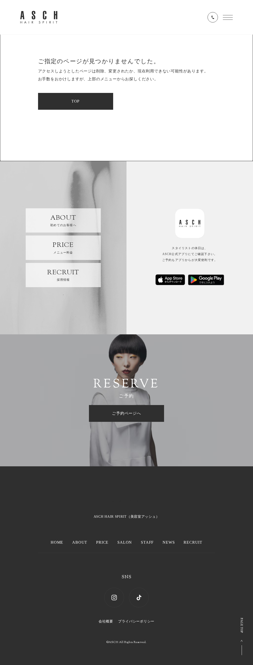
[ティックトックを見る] (139, 597)
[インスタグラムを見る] (114, 597)
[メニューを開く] (228, 17)
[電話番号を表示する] (213, 17)
